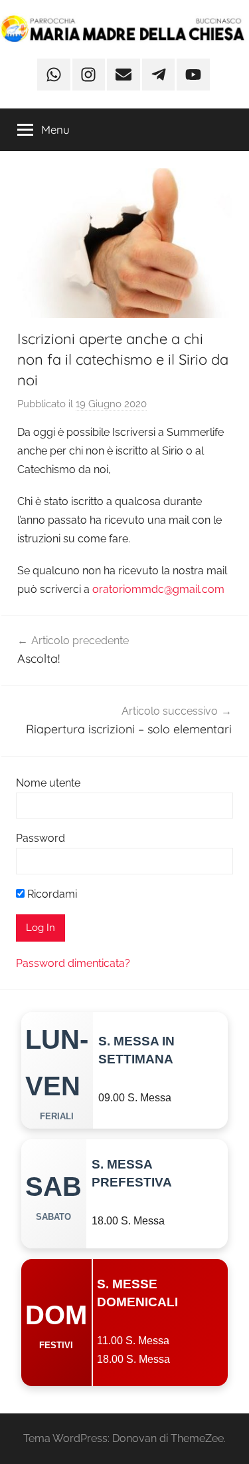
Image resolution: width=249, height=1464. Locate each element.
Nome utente (48, 783)
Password (40, 838)
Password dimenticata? (73, 963)
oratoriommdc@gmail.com (158, 589)
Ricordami (51, 894)
